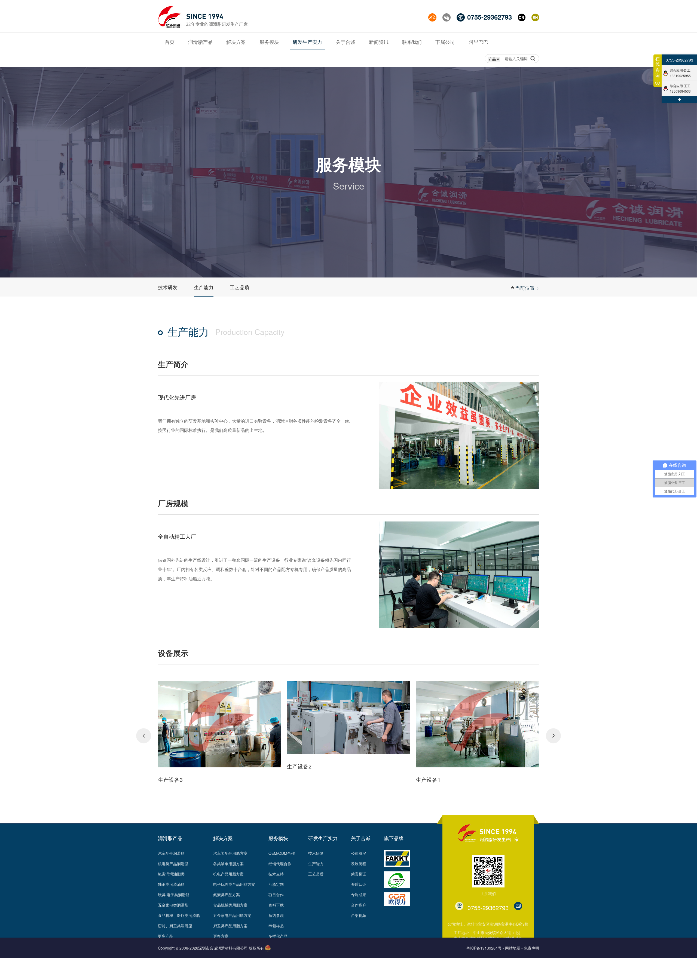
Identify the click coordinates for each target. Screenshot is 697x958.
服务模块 (278, 837)
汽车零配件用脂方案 (230, 853)
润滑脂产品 (170, 837)
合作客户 (358, 905)
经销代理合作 (279, 863)
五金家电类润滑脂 (173, 905)
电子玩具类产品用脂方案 (234, 884)
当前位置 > (527, 287)
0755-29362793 (679, 60)
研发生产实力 (323, 837)
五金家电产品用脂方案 (232, 915)
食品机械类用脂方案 (230, 905)
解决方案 (223, 837)
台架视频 (358, 915)
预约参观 (276, 915)
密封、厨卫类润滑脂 (175, 925)
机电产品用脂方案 (228, 874)
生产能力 (203, 287)
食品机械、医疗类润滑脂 (179, 915)
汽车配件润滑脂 (171, 853)
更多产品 (165, 936)
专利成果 (358, 894)
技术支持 (276, 874)
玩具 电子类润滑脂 (173, 894)
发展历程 (358, 863)
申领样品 (276, 925)
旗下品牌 (393, 837)
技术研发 (168, 287)
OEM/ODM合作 (281, 853)
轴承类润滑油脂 (171, 884)
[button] (143, 735)
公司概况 (358, 853)
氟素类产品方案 (226, 894)
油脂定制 (276, 884)
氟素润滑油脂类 (171, 874)
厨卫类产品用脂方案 (230, 925)
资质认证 (358, 884)
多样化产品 (278, 936)
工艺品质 (239, 287)
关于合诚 (361, 837)
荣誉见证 (358, 874)
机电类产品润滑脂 (173, 863)
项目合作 (276, 894)
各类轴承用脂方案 (228, 863)
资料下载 (276, 905)
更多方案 (220, 936)
